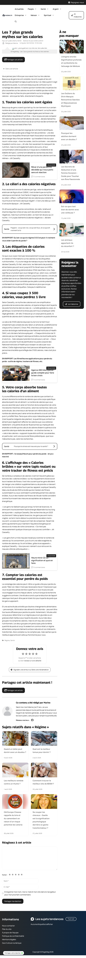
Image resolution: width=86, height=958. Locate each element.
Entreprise (19, 15)
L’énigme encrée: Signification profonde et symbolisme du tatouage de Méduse (71, 61)
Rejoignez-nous (77, 2)
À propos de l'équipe (10, 932)
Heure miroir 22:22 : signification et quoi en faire (42, 560)
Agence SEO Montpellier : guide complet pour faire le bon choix (43, 373)
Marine (47, 702)
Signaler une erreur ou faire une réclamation (31, 669)
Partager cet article (15, 59)
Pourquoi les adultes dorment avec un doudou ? (69, 136)
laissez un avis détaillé (32, 660)
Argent (56, 9)
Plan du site (6, 929)
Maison (34, 15)
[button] (16, 21)
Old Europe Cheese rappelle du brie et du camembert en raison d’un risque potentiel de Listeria (13, 818)
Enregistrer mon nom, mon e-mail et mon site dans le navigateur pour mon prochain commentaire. (30, 893)
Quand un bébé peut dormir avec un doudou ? (15, 750)
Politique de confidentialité (13, 936)
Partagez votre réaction (13, 953)
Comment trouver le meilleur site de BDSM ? (43, 782)
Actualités (19, 9)
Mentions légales (9, 939)
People (31, 9)
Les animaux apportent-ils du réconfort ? (67, 243)
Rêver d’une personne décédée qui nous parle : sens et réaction (42, 170)
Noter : (5, 875)
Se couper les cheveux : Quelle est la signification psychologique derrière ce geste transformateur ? (41, 820)
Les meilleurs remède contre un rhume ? (13, 782)
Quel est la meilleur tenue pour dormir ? (42, 750)
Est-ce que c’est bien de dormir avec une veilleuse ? (70, 209)
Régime (7, 640)
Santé (43, 9)
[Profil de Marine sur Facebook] (32, 720)
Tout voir (71, 919)
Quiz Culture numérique (11, 943)
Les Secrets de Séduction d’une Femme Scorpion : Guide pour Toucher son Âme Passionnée (70, 172)
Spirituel (47, 15)
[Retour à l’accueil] (7, 15)
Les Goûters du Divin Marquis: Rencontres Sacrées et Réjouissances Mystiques (70, 99)
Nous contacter (8, 925)
